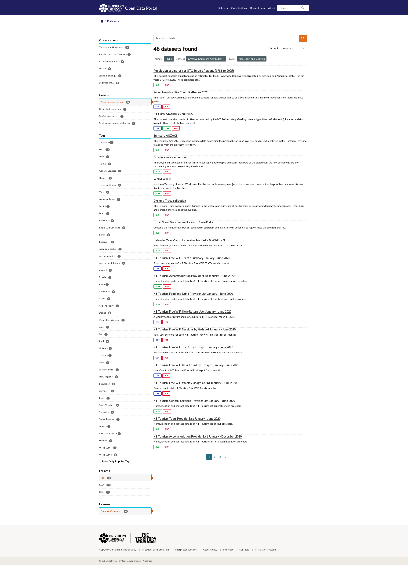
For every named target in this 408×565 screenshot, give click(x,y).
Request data (257, 7)
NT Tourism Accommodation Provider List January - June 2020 (193, 276)
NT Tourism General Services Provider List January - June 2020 (194, 400)
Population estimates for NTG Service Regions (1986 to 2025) (193, 70)
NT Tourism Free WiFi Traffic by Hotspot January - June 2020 (193, 347)
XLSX (158, 85)
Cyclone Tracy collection (169, 200)
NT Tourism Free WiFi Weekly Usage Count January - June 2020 (195, 383)
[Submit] (303, 38)
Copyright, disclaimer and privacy (117, 549)
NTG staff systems (265, 549)
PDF (167, 85)
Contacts (244, 549)
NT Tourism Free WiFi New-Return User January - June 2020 (192, 311)
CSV (158, 106)
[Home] (102, 21)
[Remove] (171, 59)
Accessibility (210, 549)
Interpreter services (186, 549)
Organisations (239, 7)
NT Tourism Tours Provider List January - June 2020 (186, 418)
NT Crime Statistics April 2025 (173, 114)
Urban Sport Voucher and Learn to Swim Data (183, 222)
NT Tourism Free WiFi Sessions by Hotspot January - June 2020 (194, 329)
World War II (162, 179)
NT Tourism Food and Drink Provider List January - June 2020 (193, 293)
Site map (228, 549)
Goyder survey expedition (170, 157)
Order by (275, 48)
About (271, 7)
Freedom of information (155, 549)
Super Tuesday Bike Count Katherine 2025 (180, 92)
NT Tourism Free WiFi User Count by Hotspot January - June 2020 (196, 365)
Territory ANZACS (165, 135)
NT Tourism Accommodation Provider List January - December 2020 (197, 436)
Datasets (223, 7)
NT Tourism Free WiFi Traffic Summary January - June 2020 (191, 258)
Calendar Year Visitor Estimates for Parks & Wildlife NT (190, 240)
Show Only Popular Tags (116, 461)
